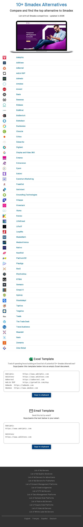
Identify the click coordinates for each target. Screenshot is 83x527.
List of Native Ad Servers (41, 502)
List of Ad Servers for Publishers (41, 481)
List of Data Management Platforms (41, 495)
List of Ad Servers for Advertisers (41, 477)
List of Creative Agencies (41, 488)
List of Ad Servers (41, 470)
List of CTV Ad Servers (42, 491)
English (27, 519)
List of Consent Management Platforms (41, 484)
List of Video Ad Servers (41, 508)
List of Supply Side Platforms (41, 505)
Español (44, 519)
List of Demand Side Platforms (41, 498)
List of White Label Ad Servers (41, 512)
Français (36, 519)
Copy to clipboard (41, 395)
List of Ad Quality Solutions (41, 474)
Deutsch (53, 519)
